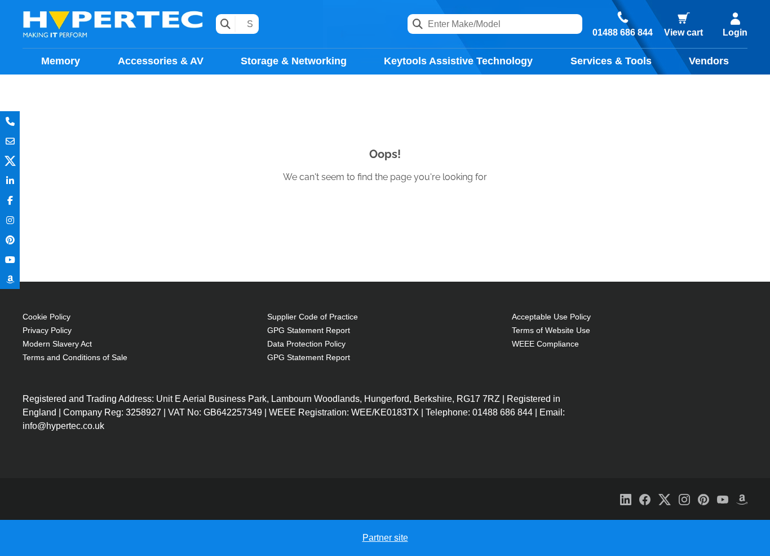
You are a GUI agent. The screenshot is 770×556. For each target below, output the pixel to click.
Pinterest (10, 239)
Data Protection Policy (306, 343)
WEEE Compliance (545, 343)
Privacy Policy (47, 330)
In (10, 180)
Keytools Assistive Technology (458, 61)
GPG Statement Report (308, 330)
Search (226, 24)
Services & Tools (611, 61)
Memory (60, 61)
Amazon (10, 279)
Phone (10, 121)
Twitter (10, 160)
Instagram (10, 220)
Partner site (385, 537)
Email (10, 141)
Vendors (709, 61)
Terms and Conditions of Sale (75, 357)
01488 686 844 (622, 32)
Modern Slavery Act (57, 343)
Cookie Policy (46, 316)
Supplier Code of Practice (312, 316)
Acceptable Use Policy (551, 316)
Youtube (10, 259)
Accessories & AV (160, 61)
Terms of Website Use (551, 330)
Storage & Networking (294, 61)
